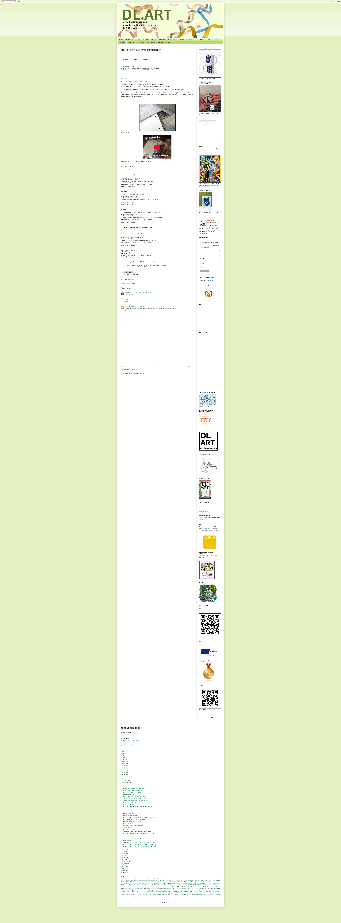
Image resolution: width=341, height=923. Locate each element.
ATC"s (127, 881)
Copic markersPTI (128, 888)
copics (150, 894)
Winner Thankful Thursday (140, 892)
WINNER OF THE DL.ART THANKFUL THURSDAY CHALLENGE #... (139, 842)
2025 (123, 753)
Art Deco (181, 881)
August (125, 849)
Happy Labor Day (127, 840)
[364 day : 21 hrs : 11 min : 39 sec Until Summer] (209, 548)
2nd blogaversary (187, 878)
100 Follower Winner (152, 878)
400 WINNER (138, 880)
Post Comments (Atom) (132, 369)
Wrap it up (166, 892)
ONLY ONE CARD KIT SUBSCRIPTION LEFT (134, 792)
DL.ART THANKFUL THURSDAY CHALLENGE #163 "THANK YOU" (139, 844)
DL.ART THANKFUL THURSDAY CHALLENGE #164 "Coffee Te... (139, 834)
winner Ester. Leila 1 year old (210, 894)
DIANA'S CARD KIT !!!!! (128, 813)
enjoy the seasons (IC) (186, 894)
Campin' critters (209, 884)
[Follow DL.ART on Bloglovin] (206, 281)
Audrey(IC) (206, 881)
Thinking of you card (150, 891)
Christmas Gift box (154, 886)
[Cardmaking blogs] (208, 681)
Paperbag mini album (207, 890)
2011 (123, 872)
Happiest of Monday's (128, 794)
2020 (123, 763)
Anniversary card (166, 881)
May (125, 855)
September (126, 782)
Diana (200, 517)
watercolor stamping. (197, 894)
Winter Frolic (150, 892)
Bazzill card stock (173, 884)
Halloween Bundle (127, 836)
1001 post (161, 878)
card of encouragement (132, 894)
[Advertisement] (157, 351)
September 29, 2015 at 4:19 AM (137, 306)
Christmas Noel (163, 886)
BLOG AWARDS (172, 39)
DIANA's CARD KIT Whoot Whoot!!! (131, 815)
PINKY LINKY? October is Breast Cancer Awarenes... (136, 784)
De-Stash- (122, 42)
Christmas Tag (170, 886)
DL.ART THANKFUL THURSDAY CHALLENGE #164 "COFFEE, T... (139, 817)
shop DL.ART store (211, 39)
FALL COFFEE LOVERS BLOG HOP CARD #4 (134, 796)
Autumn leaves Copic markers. (176, 883)
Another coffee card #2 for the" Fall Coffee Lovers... (135, 800)
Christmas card (181, 887)
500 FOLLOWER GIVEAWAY (158, 880)
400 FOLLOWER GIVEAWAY (127, 880)
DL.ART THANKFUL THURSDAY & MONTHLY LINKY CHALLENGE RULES (149, 42)
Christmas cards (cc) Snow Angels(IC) (199, 886)
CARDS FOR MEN (191, 884)
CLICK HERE (124, 60)
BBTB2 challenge (124, 884)
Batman (167, 884)
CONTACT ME (129, 39)
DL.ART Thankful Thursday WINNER (196, 888)
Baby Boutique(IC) (160, 884)
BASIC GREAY (206, 883)
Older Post (190, 366)
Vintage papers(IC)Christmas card (199, 891)
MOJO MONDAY (127, 823)
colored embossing (143, 894)
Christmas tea (213, 886)
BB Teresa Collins (215, 883)
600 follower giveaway (188, 880)
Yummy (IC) (173, 893)
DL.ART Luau (181, 888)
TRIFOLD (142, 891)
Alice (136, 881)
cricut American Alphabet (158, 894)
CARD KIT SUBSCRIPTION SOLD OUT (132, 790)
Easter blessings (138, 890)
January (126, 863)
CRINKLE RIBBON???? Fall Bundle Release (134, 819)
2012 (123, 870)
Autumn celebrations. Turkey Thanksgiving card (150, 883)
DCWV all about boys (157, 888)
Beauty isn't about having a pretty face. (132, 821)
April (125, 857)
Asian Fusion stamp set (197, 881)
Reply (126, 301)
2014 (123, 866)
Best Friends (182, 884)
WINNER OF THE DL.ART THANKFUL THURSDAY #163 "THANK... (139, 809)
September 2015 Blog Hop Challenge (132, 804)
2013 (123, 868)
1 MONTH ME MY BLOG (141, 878)
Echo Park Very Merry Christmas (150, 890)
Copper (135, 888)
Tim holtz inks (159, 891)
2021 (123, 761)
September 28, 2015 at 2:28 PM (145, 292)
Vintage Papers (187, 891)
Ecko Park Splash (198, 890)
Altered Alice (158, 881)
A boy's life (197, 880)
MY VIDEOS (183, 39)
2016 (123, 772)
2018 (123, 768)
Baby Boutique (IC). (149, 884)
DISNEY (174, 888)
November (126, 778)
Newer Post (124, 366)
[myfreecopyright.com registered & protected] (209, 557)
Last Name (203, 258)
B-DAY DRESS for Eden (189, 883)
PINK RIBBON (126, 786)
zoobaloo (132, 896)
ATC (123, 881)
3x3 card (211, 878)
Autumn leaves (165, 883)
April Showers (175, 881)
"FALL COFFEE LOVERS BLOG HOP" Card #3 (134, 798)
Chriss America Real (131, 292)
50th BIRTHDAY (179, 880)
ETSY (202, 39)
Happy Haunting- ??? (128, 829)
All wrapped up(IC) (150, 881)
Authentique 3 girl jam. (134, 883)
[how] (209, 653)
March (125, 859)
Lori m (128, 306)
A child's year (204, 880)
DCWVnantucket (167, 888)
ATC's (131, 881)
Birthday (202, 263)
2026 (123, 751)
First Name (203, 253)
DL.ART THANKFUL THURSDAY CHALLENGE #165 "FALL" (137, 807)
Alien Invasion (141, 881)
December (126, 776)
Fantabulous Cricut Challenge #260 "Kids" (133, 825)
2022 (123, 759)
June (125, 853)
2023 (123, 757)
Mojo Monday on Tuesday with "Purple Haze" (134, 838)
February (126, 861)
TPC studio (127, 891)
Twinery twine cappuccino (169, 891)
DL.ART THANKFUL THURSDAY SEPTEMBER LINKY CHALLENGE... (140, 846)
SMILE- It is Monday (128, 811)
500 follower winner (170, 880)
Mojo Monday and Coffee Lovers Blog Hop (133, 788)
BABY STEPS (199, 883)
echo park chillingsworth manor (172, 894)
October (126, 780)
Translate (211, 124)
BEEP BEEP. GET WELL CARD (136, 884)
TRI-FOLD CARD (135, 891)
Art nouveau (187, 881)
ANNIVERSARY (216, 880)
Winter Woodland (159, 892)
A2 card (210, 880)
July (125, 851)
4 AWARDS (216, 878)
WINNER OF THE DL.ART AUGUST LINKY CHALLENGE (137, 832)
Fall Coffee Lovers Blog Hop (130, 802)
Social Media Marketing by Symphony (206, 642)
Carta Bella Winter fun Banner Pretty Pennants (139, 886)
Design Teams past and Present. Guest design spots (151, 39)
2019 (123, 766)
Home (121, 39)
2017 (123, 770)
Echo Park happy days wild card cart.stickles (183, 890)
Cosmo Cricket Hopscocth (145, 888)
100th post (166, 878)
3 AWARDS (195, 878)
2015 (123, 774)
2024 (123, 755)
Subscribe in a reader (204, 511)
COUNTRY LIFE (200, 884)
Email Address (204, 247)
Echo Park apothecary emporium (166, 890)
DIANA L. (128, 283)
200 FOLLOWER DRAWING (176, 878)
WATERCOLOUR (210, 891)
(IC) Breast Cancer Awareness (127, 878)
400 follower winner (146, 880)
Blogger (177, 902)
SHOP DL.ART (193, 39)
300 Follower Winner (203, 878)
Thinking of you (127, 827)
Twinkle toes (179, 891)
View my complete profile (205, 233)
